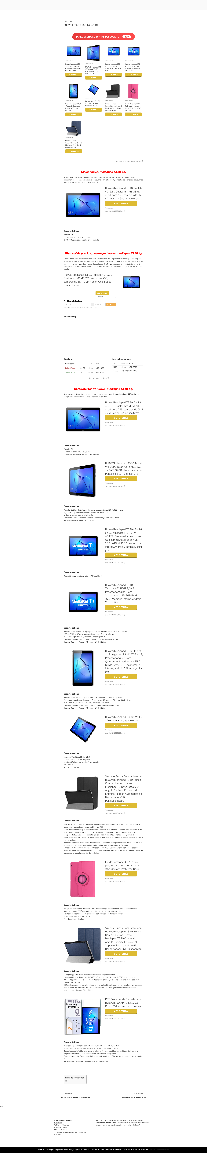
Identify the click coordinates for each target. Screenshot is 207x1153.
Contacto (64, 1130)
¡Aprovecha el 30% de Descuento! (103, 36)
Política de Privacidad (61, 1125)
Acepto (152, 1150)
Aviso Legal (58, 1122)
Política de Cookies (60, 1127)
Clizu (69, 21)
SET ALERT (110, 304)
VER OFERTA (74, 75)
